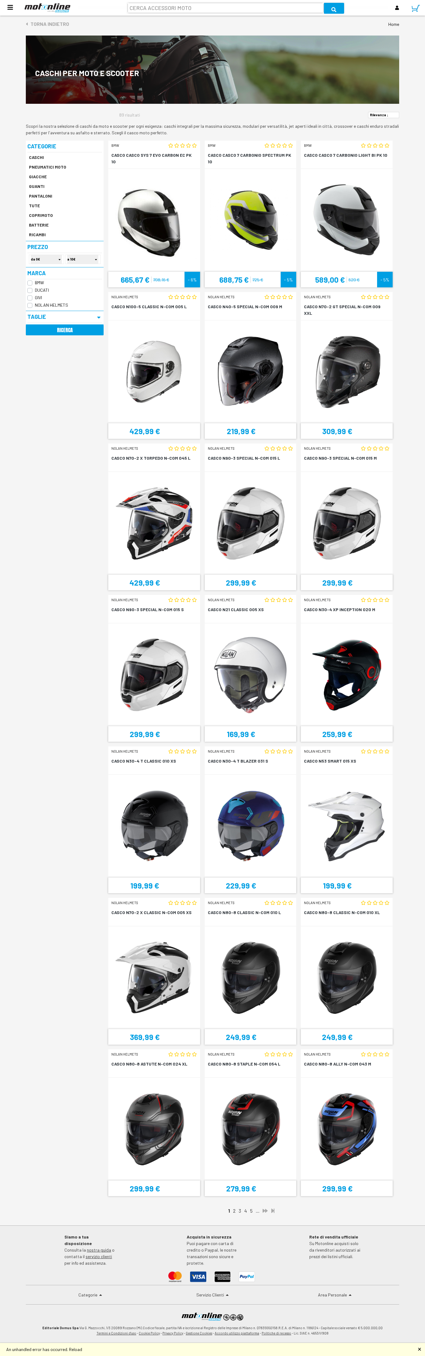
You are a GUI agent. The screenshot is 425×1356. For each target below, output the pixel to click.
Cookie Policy (149, 1333)
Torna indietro (48, 24)
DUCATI (42, 290)
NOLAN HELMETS (51, 305)
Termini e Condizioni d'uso (116, 1333)
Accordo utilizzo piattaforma (237, 1333)
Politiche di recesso (276, 1333)
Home (393, 24)
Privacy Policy (172, 1333)
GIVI (38, 297)
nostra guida (99, 1250)
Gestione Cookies (199, 1333)
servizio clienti (99, 1256)
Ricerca (65, 330)
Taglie (36, 316)
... (257, 1211)
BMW (39, 282)
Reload (75, 1349)
